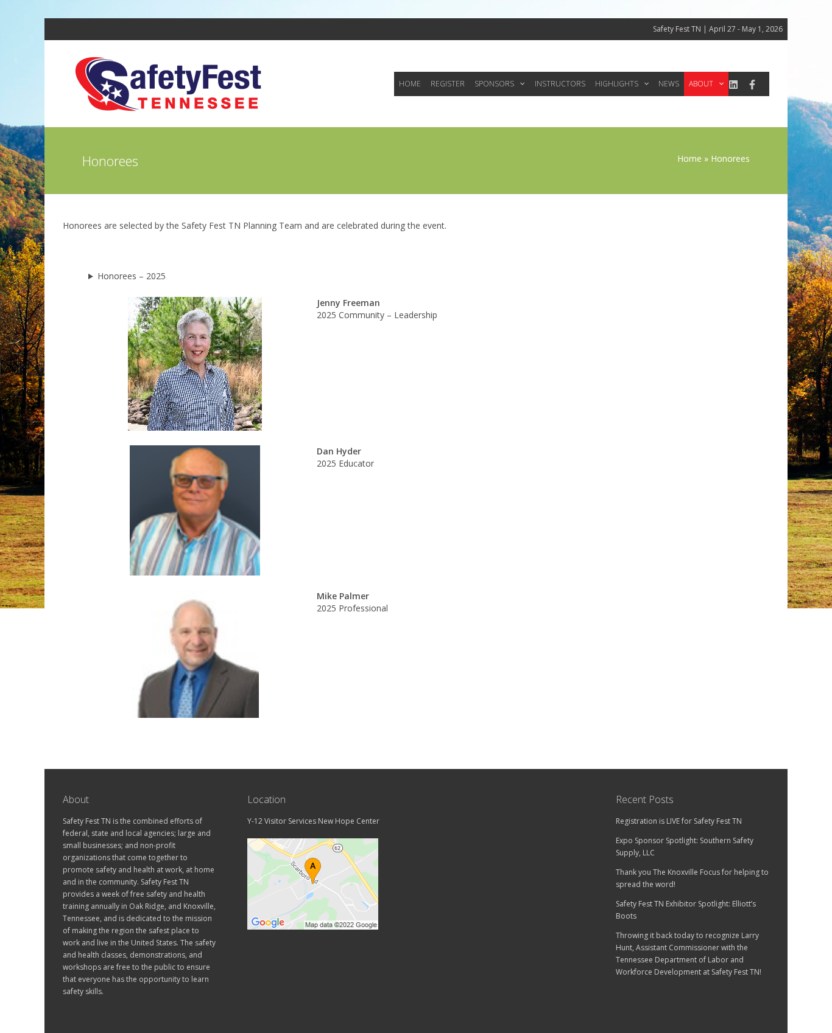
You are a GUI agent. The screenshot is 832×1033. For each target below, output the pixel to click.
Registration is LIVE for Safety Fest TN (679, 821)
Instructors (560, 83)
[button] (519, 84)
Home (410, 83)
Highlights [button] (616, 83)
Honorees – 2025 (131, 276)
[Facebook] (752, 84)
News (668, 83)
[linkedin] (733, 84)
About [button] (701, 83)
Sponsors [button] (494, 83)
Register (448, 83)
